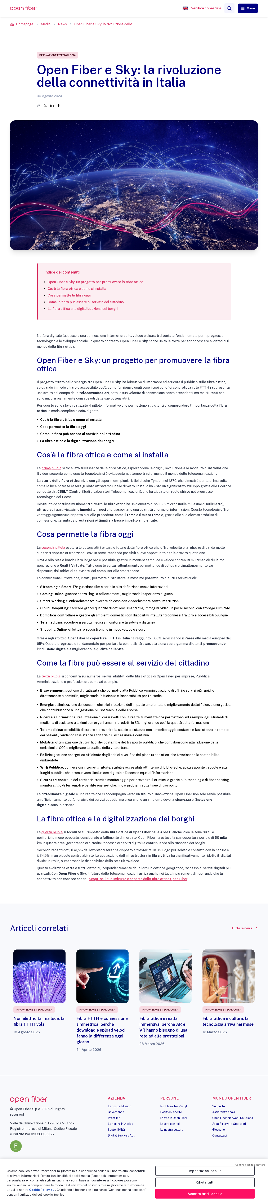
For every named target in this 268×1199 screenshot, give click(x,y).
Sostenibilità (116, 1129)
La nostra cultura (171, 1129)
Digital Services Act (121, 1135)
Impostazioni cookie (205, 1171)
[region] (134, 1179)
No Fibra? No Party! (173, 1106)
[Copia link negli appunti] (38, 105)
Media (45, 24)
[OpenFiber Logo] (23, 8)
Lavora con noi (170, 1123)
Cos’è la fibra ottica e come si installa (77, 289)
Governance (116, 1112)
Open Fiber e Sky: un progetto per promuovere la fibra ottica (95, 282)
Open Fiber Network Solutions (232, 1118)
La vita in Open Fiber (173, 1118)
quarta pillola (52, 832)
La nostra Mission (119, 1106)
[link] (245, 928)
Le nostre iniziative (120, 1123)
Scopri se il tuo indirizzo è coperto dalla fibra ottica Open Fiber (138, 879)
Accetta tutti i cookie (205, 1194)
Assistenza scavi (223, 1112)
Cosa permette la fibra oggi (70, 295)
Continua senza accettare (250, 1164)
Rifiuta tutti (205, 1182)
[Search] (229, 8)
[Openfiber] (185, 8)
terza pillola (51, 676)
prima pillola (51, 468)
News (62, 24)
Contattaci (219, 1135)
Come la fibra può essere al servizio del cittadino (86, 302)
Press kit (114, 1118)
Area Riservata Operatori (229, 1123)
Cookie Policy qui (42, 1189)
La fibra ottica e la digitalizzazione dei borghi (83, 309)
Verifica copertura (206, 8)
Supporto (218, 1106)
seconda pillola (53, 548)
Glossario (218, 1129)
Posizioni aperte (171, 1112)
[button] (248, 8)
